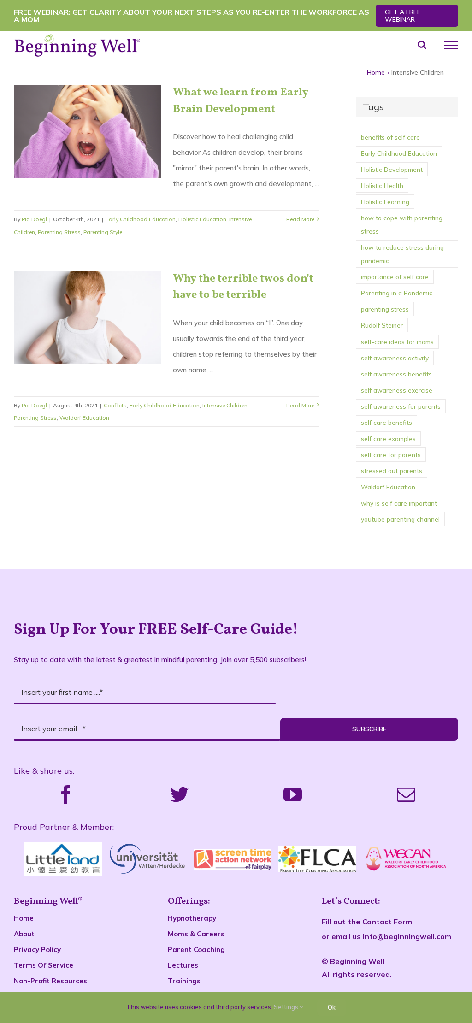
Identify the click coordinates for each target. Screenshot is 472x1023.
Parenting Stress (59, 232)
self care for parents (391, 455)
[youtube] (292, 794)
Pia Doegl (34, 219)
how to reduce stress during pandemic (402, 254)
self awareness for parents (401, 406)
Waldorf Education (84, 417)
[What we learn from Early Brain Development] (87, 131)
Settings (287, 1007)
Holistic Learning (385, 202)
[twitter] (179, 794)
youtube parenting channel (400, 519)
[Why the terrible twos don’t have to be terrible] (87, 317)
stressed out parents (391, 471)
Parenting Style (102, 232)
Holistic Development (392, 169)
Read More (300, 219)
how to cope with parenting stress (401, 224)
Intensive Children (225, 405)
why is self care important (399, 503)
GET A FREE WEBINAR (403, 16)
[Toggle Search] (422, 44)
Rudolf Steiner (382, 325)
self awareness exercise (396, 390)
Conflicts (115, 405)
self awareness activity (395, 358)
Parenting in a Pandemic (396, 293)
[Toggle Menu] (451, 45)
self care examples (388, 438)
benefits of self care (390, 137)
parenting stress (385, 309)
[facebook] (66, 794)
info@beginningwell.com (407, 936)
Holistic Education (202, 219)
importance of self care (395, 277)
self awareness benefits (396, 374)
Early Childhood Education (141, 219)
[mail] (406, 794)
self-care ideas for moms (397, 342)
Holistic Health (382, 185)
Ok (332, 1007)
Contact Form (387, 921)
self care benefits (386, 422)
